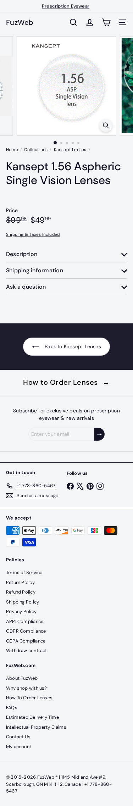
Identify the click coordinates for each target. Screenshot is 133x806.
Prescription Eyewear (65, 6)
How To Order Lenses (29, 698)
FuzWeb (20, 22)
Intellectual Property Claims (36, 727)
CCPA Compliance (25, 641)
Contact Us (18, 737)
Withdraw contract (26, 650)
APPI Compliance (24, 621)
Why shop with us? (26, 688)
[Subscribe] (99, 434)
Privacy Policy (21, 611)
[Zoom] (105, 125)
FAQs (11, 708)
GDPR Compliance (26, 631)
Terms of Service (24, 572)
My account (18, 747)
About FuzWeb (22, 678)
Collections (36, 149)
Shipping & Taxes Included (33, 234)
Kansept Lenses (70, 149)
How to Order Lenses (66, 382)
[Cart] (106, 22)
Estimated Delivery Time (32, 717)
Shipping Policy (22, 602)
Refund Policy (20, 592)
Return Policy (20, 582)
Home (12, 149)
